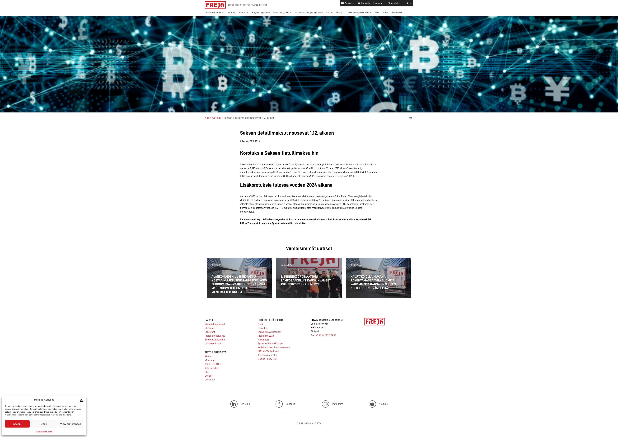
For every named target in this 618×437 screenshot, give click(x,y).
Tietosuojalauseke (44, 431)
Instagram (337, 404)
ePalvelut (210, 360)
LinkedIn (245, 404)
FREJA (339, 12)
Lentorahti (244, 12)
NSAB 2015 (263, 339)
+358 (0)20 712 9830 (326, 335)
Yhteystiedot (394, 3)
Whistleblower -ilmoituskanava (274, 347)
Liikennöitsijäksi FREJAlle (359, 12)
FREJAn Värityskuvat (268, 351)
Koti (207, 117)
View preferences (70, 423)
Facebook (291, 404)
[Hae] (409, 3)
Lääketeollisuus (213, 343)
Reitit (261, 324)
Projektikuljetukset (261, 12)
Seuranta (377, 3)
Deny (44, 423)
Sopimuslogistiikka (282, 12)
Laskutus (262, 328)
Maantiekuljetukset (215, 12)
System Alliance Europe (270, 343)
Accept (17, 423)
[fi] (410, 118)
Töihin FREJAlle (213, 364)
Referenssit (397, 12)
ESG (377, 12)
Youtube (383, 404)
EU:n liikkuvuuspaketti (269, 332)
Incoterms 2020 (266, 335)
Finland (348, 3)
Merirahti (232, 12)
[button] (81, 399)
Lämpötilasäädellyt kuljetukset (308, 12)
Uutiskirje (365, 3)
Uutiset (385, 12)
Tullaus (329, 12)
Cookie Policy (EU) (267, 359)
